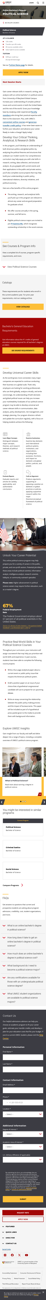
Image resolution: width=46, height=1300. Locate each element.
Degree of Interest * (10, 1129)
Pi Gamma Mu (17, 224)
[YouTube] (27, 1254)
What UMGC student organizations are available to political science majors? (24, 997)
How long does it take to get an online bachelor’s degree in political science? (24, 941)
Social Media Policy (34, 1278)
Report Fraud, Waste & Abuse (31, 1284)
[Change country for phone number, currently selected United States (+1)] (5, 1102)
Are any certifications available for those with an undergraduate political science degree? (25, 981)
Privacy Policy (6, 1278)
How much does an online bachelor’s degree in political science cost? (25, 955)
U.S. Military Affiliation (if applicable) (16, 1155)
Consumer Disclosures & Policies (30, 1273)
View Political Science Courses (22, 266)
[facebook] (12, 1254)
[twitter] (20, 1254)
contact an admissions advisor (22, 1189)
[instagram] (5, 1254)
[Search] (38, 3)
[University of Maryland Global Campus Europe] (7, 2)
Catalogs (7, 282)
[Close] (43, 1292)
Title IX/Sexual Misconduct (10, 1284)
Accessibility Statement (9, 1273)
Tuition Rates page (17, 65)
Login (31, 3)
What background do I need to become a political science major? (23, 967)
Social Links (6, 1249)
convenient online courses (14, 122)
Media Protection (19, 1278)
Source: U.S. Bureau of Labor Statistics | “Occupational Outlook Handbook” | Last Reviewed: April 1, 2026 (22, 627)
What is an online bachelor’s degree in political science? (24, 927)
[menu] (43, 3)
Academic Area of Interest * (13, 1142)
